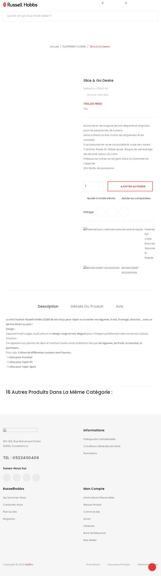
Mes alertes (90, 540)
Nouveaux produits (119, 564)
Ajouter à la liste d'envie (101, 198)
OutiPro (29, 564)
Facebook (7, 478)
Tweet (112, 212)
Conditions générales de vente (101, 446)
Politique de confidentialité (99, 439)
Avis (119, 306)
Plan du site (10, 511)
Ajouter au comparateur (136, 198)
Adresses (88, 526)
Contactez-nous (13, 504)
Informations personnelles (98, 497)
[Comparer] (77, 4)
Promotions (90, 453)
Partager (100, 212)
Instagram (36, 478)
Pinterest (124, 212)
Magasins (9, 519)
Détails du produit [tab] (87, 306)
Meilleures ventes (148, 564)
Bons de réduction (94, 533)
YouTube (17, 478)
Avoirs (87, 519)
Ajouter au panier (133, 186)
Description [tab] (48, 306)
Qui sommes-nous (14, 497)
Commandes (91, 511)
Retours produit (92, 504)
